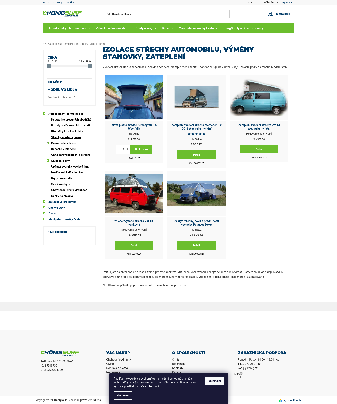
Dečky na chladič (62, 196)
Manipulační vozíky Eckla (64, 219)
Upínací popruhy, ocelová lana (70, 166)
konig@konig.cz (248, 368)
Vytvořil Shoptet (293, 400)
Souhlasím (214, 381)
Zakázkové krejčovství (62, 202)
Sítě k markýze (60, 184)
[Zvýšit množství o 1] (127, 149)
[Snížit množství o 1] (119, 149)
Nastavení (123, 395)
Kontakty (57, 2)
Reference (178, 363)
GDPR (110, 363)
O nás (46, 2)
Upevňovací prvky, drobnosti (69, 190)
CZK (250, 2)
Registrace (287, 2)
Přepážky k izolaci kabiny (67, 131)
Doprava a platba (117, 368)
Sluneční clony (60, 160)
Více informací (150, 386)
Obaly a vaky (56, 207)
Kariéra (70, 2)
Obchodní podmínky (118, 359)
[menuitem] (69, 28)
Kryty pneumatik (61, 178)
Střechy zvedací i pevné (66, 137)
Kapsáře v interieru (63, 149)
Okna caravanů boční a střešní (70, 154)
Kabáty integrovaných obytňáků (71, 119)
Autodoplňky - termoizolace (66, 113)
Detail (196, 154)
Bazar (52, 213)
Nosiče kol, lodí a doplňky (67, 172)
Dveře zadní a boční (63, 143)
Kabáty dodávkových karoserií (70, 125)
